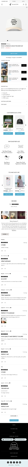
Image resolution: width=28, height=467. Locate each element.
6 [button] (13, 40)
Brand (14, 424)
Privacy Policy (17, 465)
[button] (5, 44)
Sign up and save (14, 453)
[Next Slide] (26, 215)
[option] (14, 24)
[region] (14, 215)
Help (14, 432)
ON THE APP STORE (8, 439)
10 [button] (18, 40)
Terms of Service (11, 465)
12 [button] (20, 40)
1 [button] (7, 40)
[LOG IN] (23, 4)
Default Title (4, 84)
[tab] (14, 86)
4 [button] (11, 40)
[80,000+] (14, 449)
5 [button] (12, 40)
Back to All (15, 420)
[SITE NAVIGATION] (2, 4)
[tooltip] (17, 221)
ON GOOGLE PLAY (21, 439)
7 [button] (14, 40)
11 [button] (19, 40)
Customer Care (14, 428)
